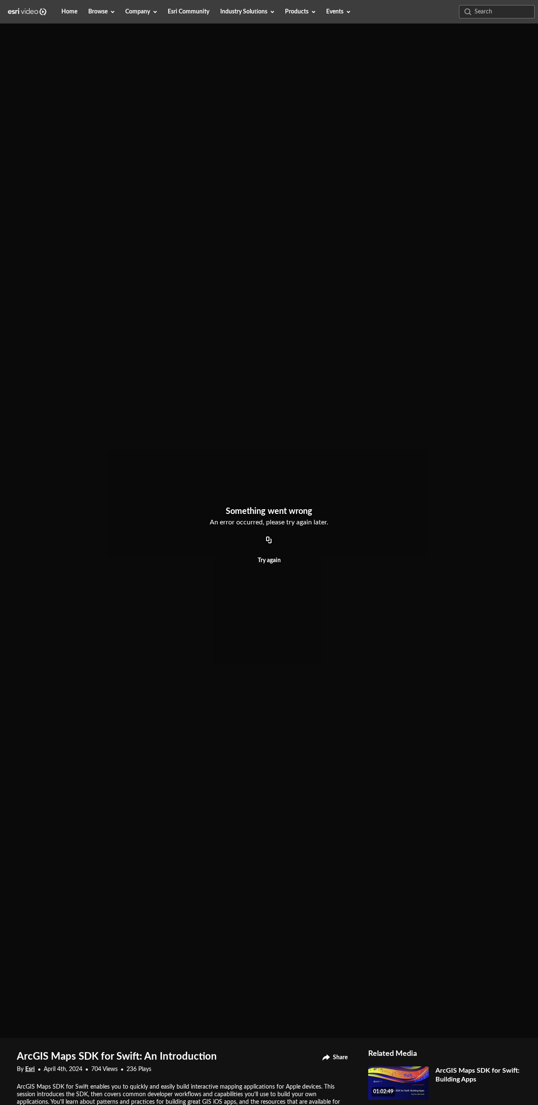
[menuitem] (69, 11)
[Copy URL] (269, 540)
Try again (269, 560)
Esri (30, 1069)
